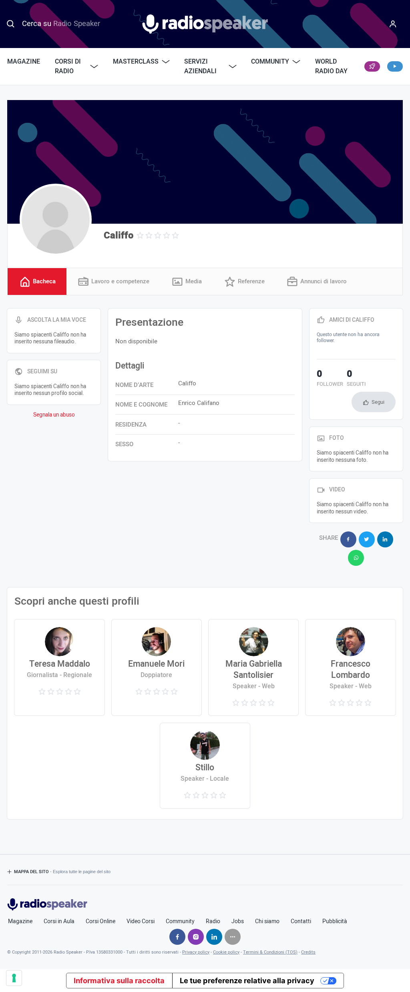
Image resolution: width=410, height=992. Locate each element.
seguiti (356, 379)
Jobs (237, 922)
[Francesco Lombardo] (350, 667)
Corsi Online (100, 922)
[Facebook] (177, 937)
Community (180, 922)
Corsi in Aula (59, 922)
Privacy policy (195, 952)
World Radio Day (331, 66)
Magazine (23, 61)
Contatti (301, 922)
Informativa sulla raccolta (119, 980)
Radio (213, 922)
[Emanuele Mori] (157, 667)
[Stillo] (205, 765)
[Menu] (393, 24)
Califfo (118, 235)
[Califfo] (56, 220)
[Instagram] (196, 937)
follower (330, 379)
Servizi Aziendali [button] (200, 66)
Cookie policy (226, 952)
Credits (308, 952)
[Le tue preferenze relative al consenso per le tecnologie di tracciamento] (14, 978)
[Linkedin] (214, 937)
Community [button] (270, 61)
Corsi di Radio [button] (68, 66)
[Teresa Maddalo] (59, 667)
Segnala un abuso (54, 415)
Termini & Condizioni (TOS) (270, 952)
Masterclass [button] (136, 61)
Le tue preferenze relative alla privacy (247, 980)
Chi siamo (267, 922)
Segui (378, 402)
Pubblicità (334, 922)
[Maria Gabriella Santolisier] (254, 667)
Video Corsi (141, 922)
